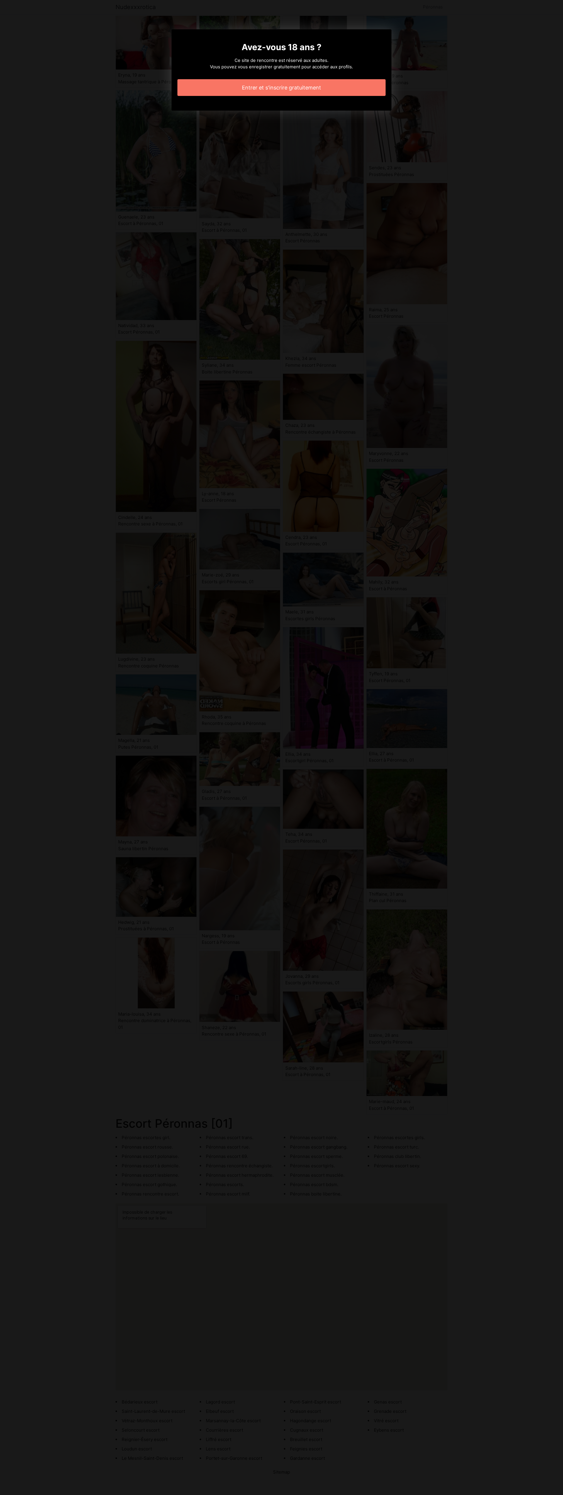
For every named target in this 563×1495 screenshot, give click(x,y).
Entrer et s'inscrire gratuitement (281, 87)
